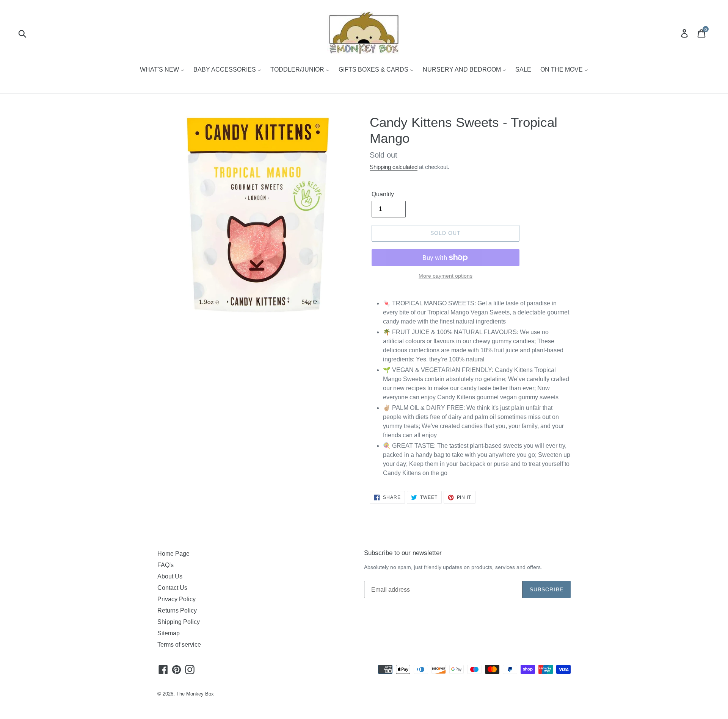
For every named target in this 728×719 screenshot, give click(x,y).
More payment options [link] (445, 276)
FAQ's (165, 565)
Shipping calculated (393, 167)
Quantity (383, 194)
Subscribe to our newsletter (403, 552)
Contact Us (172, 588)
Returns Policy (177, 610)
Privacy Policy (176, 599)
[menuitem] (162, 70)
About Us (169, 576)
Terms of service (179, 644)
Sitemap (168, 633)
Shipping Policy (178, 622)
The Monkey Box (195, 694)
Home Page (173, 553)
